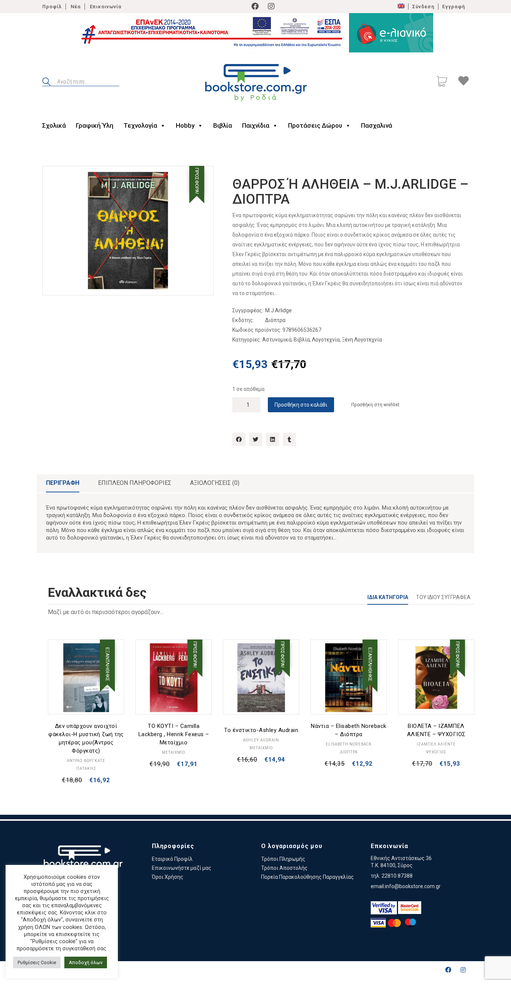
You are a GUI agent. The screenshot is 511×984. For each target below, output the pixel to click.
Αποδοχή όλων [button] (85, 962)
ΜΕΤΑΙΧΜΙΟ (173, 752)
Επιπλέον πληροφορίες (134, 482)
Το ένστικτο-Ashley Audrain (261, 730)
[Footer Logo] (82, 861)
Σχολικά (54, 125)
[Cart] (442, 82)
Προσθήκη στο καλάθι (301, 405)
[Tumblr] (289, 439)
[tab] (63, 483)
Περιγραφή (62, 482)
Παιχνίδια (255, 125)
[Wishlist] (463, 82)
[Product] (86, 678)
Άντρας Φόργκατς (86, 761)
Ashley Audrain (261, 740)
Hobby (185, 125)
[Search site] (46, 83)
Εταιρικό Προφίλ (172, 859)
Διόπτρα (275, 320)
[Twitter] (255, 439)
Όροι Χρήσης (167, 877)
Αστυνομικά (276, 340)
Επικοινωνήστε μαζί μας (181, 868)
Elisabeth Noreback (349, 744)
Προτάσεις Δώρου (315, 125)
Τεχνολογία (140, 125)
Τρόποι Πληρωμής (283, 859)
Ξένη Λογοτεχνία (362, 340)
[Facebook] (255, 6)
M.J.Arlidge (278, 310)
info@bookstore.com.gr (413, 886)
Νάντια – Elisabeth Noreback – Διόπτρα (348, 730)
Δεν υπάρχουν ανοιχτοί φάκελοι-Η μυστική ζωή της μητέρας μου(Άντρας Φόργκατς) (86, 738)
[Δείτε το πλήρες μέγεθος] (54, 177)
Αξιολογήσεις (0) (214, 482)
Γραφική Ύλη (94, 125)
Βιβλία (222, 125)
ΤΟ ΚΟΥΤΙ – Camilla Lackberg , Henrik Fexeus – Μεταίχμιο (173, 734)
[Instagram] (271, 6)
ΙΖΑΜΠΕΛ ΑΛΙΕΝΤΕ (436, 744)
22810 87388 (397, 876)
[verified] (384, 907)
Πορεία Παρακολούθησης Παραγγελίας (307, 877)
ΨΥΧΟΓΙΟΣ (436, 752)
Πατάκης (86, 768)
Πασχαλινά (376, 125)
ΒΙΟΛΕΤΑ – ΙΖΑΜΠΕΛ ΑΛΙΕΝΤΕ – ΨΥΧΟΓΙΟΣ (436, 730)
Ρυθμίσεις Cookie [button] (37, 962)
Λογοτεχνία (326, 340)
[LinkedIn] (272, 439)
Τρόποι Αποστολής (284, 868)
